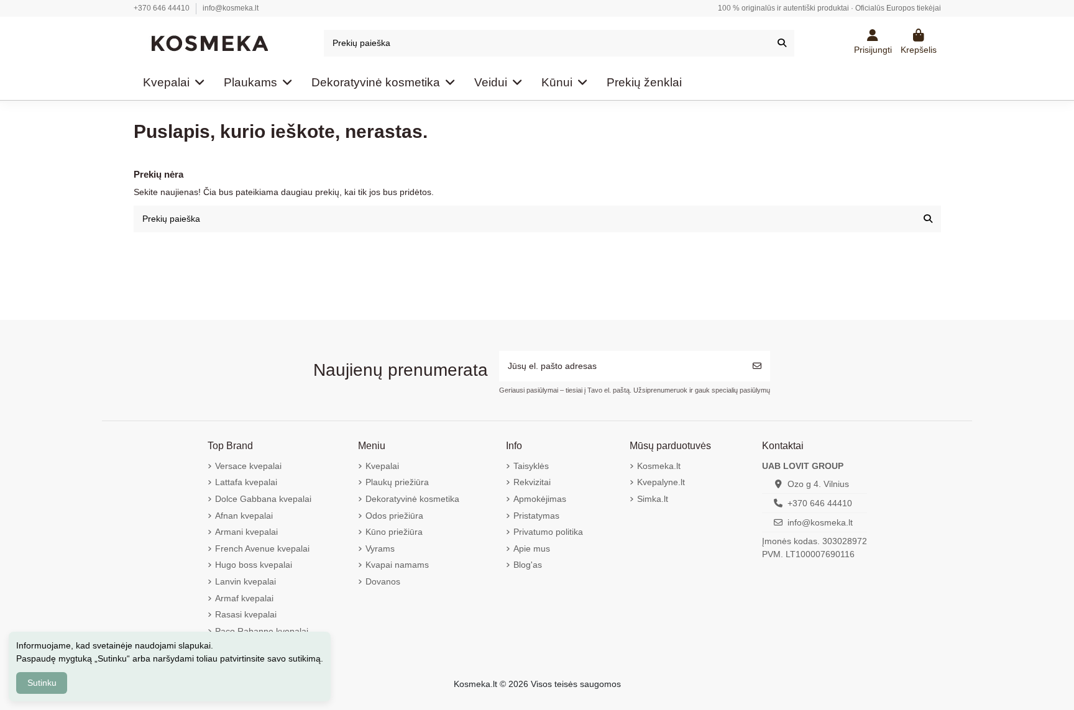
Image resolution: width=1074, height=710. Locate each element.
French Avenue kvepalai (262, 548)
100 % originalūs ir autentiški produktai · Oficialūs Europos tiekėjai (829, 8)
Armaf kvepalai (244, 598)
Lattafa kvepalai (246, 482)
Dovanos (382, 581)
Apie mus (531, 548)
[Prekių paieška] (782, 43)
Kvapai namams (397, 565)
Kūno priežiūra (394, 532)
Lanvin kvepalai (245, 581)
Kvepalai (382, 466)
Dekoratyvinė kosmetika (412, 499)
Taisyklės (531, 466)
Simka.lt (652, 499)
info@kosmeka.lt (231, 8)
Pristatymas (536, 516)
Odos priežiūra (394, 516)
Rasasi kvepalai (246, 614)
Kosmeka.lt (659, 466)
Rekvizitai (532, 482)
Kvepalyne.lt (661, 482)
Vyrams (380, 548)
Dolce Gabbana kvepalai (263, 499)
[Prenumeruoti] (757, 366)
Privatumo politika (548, 532)
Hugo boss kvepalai (253, 565)
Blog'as (527, 565)
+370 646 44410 (162, 8)
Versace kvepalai (248, 466)
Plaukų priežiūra (397, 482)
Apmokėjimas (539, 499)
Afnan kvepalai (244, 516)
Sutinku (42, 683)
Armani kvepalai (246, 532)
